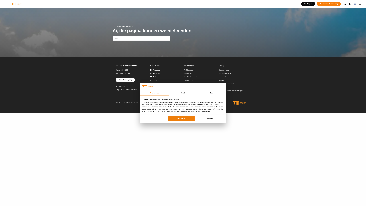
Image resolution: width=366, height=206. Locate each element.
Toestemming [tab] (154, 93)
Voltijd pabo (188, 70)
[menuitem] (308, 4)
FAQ (220, 87)
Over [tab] (211, 93)
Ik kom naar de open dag (329, 4)
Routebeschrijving (125, 80)
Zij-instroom (188, 80)
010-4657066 (123, 86)
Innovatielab (223, 77)
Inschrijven (308, 4)
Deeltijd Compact (190, 77)
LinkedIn (156, 80)
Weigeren (209, 118)
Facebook (156, 70)
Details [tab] (183, 93)
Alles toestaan (181, 118)
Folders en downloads (226, 84)
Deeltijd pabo (189, 73)
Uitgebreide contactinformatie (126, 90)
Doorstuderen (224, 70)
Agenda (221, 80)
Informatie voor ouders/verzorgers (231, 91)
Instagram (156, 73)
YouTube (156, 77)
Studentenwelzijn (225, 73)
